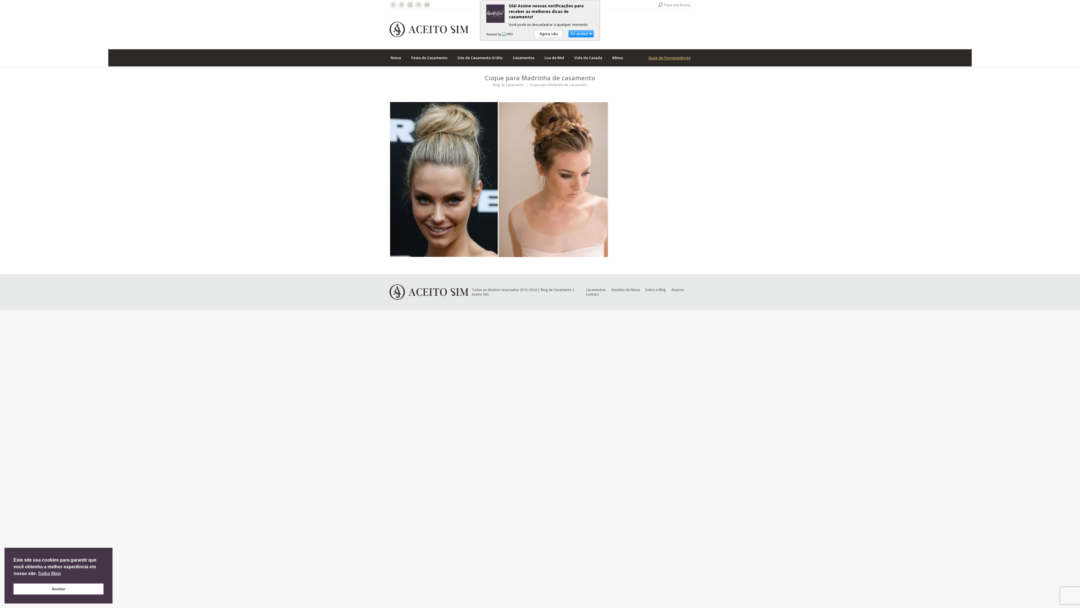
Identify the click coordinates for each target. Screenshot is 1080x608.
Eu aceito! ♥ (581, 34)
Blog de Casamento (556, 289)
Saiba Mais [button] (49, 573)
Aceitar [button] (58, 589)
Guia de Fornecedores (669, 58)
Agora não (548, 34)
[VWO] (508, 34)
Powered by (494, 34)
